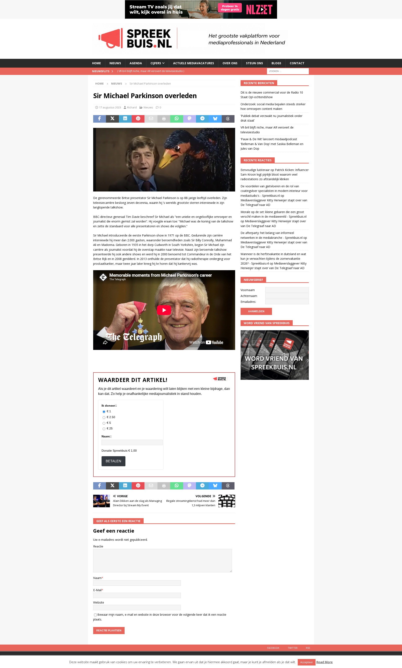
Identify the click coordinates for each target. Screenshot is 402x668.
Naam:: (107, 436)
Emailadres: (248, 302)
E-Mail (97, 590)
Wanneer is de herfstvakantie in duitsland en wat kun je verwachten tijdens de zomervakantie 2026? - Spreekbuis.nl (273, 258)
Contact (297, 63)
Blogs (276, 63)
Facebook (273, 647)
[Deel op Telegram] (202, 119)
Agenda (136, 63)
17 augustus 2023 (110, 107)
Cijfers (156, 63)
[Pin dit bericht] (138, 119)
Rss (308, 647)
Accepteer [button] (306, 662)
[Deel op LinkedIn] (125, 119)
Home (96, 63)
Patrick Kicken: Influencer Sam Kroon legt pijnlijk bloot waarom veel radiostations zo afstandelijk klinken (275, 174)
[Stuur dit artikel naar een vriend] (150, 119)
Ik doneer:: (109, 405)
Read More (324, 662)
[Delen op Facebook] (99, 119)
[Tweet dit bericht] (112, 119)
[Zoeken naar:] (288, 71)
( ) (150, 71)
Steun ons (254, 63)
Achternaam (249, 296)
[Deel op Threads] (228, 119)
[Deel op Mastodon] (189, 119)
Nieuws (115, 63)
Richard (132, 107)
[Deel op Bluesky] (215, 119)
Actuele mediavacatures (193, 63)
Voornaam (248, 290)
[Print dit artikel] (163, 119)
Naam (97, 578)
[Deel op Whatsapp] (176, 119)
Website (98, 602)
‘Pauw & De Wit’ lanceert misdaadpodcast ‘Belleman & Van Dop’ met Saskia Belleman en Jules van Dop (272, 143)
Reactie (98, 546)
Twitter (293, 647)
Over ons (230, 63)
